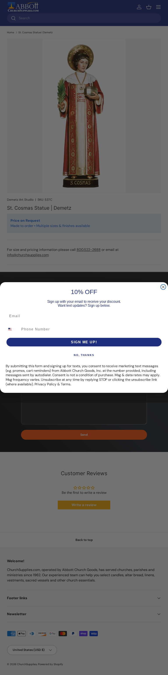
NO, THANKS (84, 355)
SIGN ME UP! (84, 342)
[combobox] (12, 329)
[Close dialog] (163, 287)
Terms (65, 384)
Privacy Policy (45, 384)
